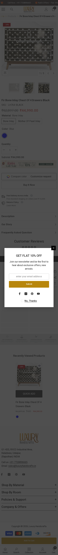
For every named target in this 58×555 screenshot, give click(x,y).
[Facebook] (20, 294)
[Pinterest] (32, 294)
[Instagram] (26, 294)
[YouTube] (38, 294)
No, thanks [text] (31, 300)
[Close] (53, 248)
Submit (29, 284)
